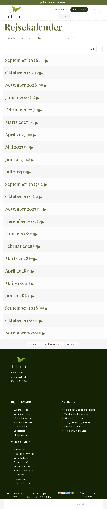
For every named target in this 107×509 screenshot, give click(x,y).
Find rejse (79, 9)
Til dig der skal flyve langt (77, 422)
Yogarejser (19, 430)
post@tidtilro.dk (18, 377)
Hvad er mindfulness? (75, 430)
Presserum (19, 479)
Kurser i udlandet (23, 422)
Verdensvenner (22, 414)
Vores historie (21, 458)
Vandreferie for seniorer (76, 414)
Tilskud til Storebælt (24, 470)
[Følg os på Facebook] (13, 391)
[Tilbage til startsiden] (14, 12)
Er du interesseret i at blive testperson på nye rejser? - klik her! (39, 38)
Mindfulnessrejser (23, 418)
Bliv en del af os (22, 462)
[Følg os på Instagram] (22, 391)
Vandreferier (20, 426)
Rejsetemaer (21, 402)
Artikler (68, 402)
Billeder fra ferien (23, 483)
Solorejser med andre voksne (79, 409)
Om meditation (72, 426)
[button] (53, 60)
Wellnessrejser (21, 409)
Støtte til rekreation (24, 466)
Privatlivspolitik (87, 493)
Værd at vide (20, 442)
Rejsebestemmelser (24, 453)
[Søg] (99, 9)
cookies (88, 496)
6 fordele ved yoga (74, 418)
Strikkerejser (20, 435)
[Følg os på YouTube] (18, 391)
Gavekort (19, 474)
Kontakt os (19, 449)
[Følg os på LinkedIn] (27, 391)
